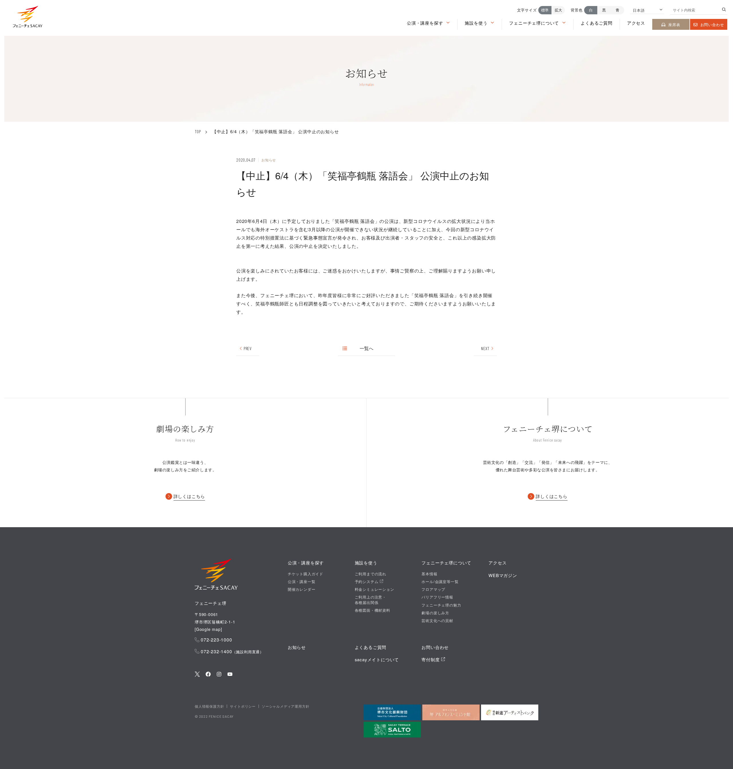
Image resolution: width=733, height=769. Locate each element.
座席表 (674, 24)
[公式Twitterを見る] (197, 674)
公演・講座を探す (425, 23)
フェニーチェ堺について (534, 23)
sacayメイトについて (377, 659)
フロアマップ (433, 589)
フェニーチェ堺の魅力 (441, 605)
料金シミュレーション (374, 589)
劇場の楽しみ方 (435, 612)
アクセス (636, 23)
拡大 (558, 10)
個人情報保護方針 (209, 706)
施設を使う (476, 23)
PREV (247, 348)
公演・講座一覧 (302, 581)
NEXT (485, 348)
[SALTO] (392, 729)
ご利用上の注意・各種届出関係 (370, 600)
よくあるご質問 (596, 23)
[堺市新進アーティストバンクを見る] (509, 712)
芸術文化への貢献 (437, 620)
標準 (545, 10)
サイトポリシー (243, 706)
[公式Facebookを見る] (208, 674)
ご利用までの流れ (370, 573)
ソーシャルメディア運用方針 (285, 706)
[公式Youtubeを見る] (229, 674)
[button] (27, 17)
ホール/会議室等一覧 (439, 581)
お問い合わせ (712, 24)
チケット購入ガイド (305, 573)
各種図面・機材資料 (372, 610)
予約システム (367, 581)
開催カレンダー (302, 589)
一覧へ (367, 348)
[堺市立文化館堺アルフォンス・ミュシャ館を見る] (451, 712)
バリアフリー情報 (437, 597)
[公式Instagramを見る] (219, 674)
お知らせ (297, 647)
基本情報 (429, 573)
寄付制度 (431, 659)
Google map (208, 629)
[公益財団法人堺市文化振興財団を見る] (392, 712)
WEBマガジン (502, 575)
